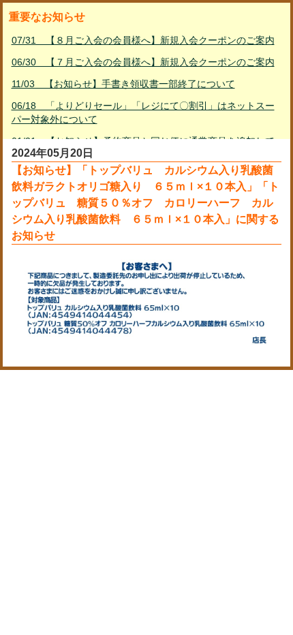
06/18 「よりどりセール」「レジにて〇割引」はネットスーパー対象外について (143, 112)
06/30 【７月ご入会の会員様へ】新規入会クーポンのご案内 (143, 62)
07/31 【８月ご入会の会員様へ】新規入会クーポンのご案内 (143, 40)
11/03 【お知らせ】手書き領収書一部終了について (123, 83)
